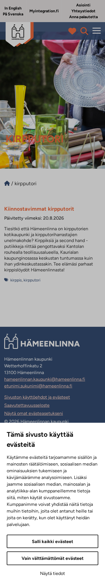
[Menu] (96, 31)
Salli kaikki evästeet (52, 541)
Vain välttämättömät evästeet (52, 558)
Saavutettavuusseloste (27, 405)
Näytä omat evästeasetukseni (33, 413)
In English (13, 8)
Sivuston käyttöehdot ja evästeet (37, 397)
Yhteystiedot (83, 11)
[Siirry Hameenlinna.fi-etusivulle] (7, 183)
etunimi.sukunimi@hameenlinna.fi (38, 386)
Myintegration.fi (44, 11)
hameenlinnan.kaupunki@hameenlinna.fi (44, 379)
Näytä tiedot (52, 573)
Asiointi (83, 5)
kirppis (16, 280)
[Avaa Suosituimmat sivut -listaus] (73, 31)
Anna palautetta (83, 17)
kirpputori (32, 280)
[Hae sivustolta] (84, 31)
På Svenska (13, 14)
